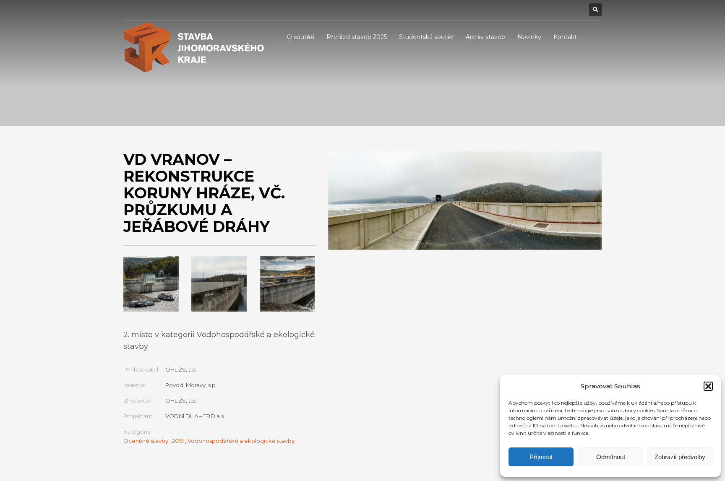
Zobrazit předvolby (680, 456)
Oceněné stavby (145, 440)
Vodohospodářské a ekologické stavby (241, 440)
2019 (178, 440)
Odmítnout (610, 456)
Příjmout (541, 456)
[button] (708, 386)
